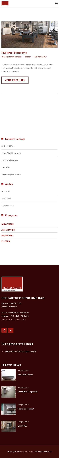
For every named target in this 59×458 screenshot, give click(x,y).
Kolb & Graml (27, 451)
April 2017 (6, 198)
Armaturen (8, 230)
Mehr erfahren (14, 80)
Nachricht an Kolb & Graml (13, 319)
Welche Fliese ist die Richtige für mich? (20, 351)
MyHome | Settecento (14, 52)
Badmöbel (7, 235)
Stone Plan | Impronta (11, 153)
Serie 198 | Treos (8, 146)
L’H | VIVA (5, 167)
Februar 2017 (7, 205)
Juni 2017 (5, 191)
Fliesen (28, 57)
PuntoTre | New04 (9, 160)
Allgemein (7, 224)
